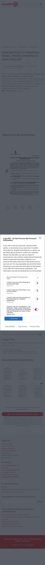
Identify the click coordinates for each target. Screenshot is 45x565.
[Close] (41, 239)
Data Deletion (10, 326)
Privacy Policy (35, 326)
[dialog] (22, 282)
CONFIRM (14, 319)
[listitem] (22, 277)
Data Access (22, 326)
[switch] (36, 283)
